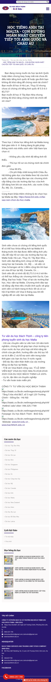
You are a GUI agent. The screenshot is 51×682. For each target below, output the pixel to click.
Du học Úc (9, 474)
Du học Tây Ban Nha (12, 446)
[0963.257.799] (6, 677)
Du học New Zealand (12, 502)
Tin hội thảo (9, 537)
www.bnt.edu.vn (20, 422)
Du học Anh (9, 493)
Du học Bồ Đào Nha (12, 517)
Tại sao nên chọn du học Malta (21, 60)
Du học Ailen (9, 507)
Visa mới (8, 541)
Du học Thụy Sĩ (10, 450)
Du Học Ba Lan (10, 512)
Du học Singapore (11, 464)
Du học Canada (10, 488)
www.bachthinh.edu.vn (13, 425)
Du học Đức (9, 460)
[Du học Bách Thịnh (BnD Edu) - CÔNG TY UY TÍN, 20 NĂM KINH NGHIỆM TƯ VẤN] (17, 8)
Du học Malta (9, 498)
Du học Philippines (11, 469)
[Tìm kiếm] (47, 2)
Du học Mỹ (9, 483)
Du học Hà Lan (10, 455)
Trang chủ (5, 60)
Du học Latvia (10, 521)
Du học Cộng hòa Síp (12, 479)
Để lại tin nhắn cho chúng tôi (36, 680)
